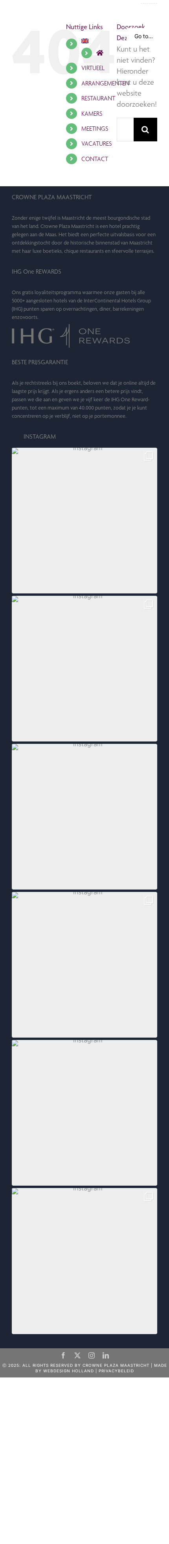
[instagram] (91, 1355)
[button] (84, 520)
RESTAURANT (98, 98)
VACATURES (96, 143)
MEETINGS (94, 128)
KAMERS (91, 113)
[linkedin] (106, 1355)
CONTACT (94, 159)
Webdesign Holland (68, 1370)
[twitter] (77, 1355)
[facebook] (63, 1355)
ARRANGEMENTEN (105, 83)
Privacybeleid (116, 1370)
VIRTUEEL (93, 68)
